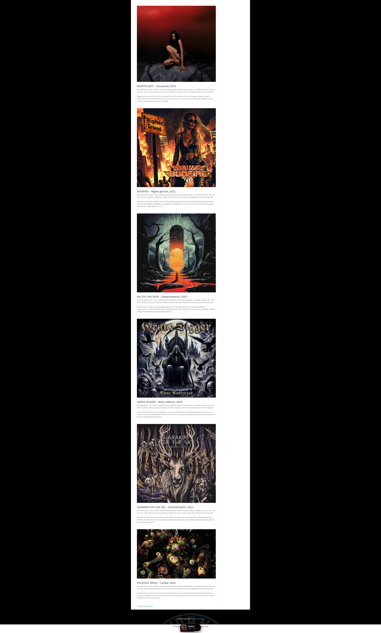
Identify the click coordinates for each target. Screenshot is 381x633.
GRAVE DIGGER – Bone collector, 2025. (160, 402)
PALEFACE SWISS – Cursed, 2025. (156, 583)
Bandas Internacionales (185, 89)
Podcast (164, 92)
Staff (211, 92)
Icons (145, 92)
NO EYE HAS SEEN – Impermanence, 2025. (162, 296)
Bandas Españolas (171, 89)
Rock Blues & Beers (194, 92)
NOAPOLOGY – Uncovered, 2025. (157, 86)
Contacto (205, 89)
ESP (209, 89)
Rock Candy (205, 92)
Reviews (184, 92)
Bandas (161, 89)
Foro (213, 89)
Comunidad (197, 89)
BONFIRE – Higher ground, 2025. (156, 191)
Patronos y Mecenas (154, 92)
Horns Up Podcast (197, 619)
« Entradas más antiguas (145, 606)
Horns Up (140, 92)
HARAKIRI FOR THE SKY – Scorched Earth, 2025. (165, 507)
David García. (144, 89)
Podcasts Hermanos (174, 92)
